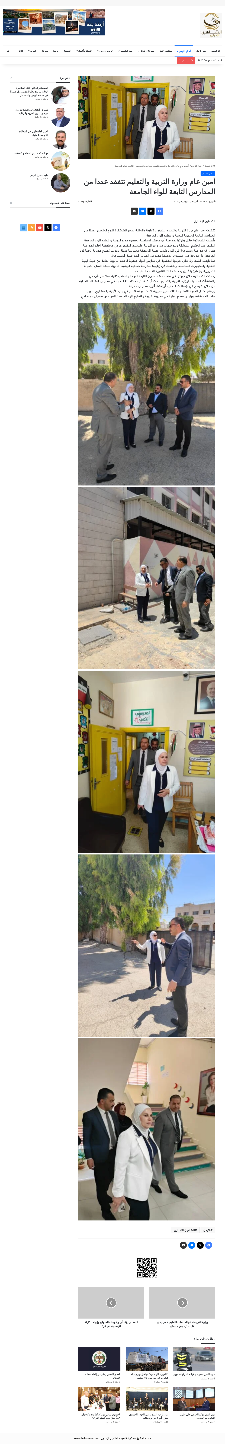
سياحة (45, 50)
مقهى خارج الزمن (39, 175)
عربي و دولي (106, 50)
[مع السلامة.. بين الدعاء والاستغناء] (60, 161)
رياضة (56, 50)
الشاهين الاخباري (184, 1230)
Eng (21, 50)
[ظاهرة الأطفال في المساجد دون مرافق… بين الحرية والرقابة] (60, 117)
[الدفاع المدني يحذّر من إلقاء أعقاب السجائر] (99, 1359)
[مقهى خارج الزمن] (60, 182)
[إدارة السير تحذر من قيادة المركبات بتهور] (194, 1359)
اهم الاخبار (201, 50)
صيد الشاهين (126, 50)
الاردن (206, 1230)
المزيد (33, 50)
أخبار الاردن (185, 51)
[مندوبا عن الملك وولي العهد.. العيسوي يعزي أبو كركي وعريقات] (147, 1399)
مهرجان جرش (147, 50)
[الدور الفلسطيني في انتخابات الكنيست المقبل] (60, 139)
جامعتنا (67, 50)
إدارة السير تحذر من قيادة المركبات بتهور (194, 1374)
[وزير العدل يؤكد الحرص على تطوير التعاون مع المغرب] (194, 1399)
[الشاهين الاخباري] (211, 25)
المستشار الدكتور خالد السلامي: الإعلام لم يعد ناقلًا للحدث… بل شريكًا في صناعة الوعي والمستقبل (29, 92)
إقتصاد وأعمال (85, 50)
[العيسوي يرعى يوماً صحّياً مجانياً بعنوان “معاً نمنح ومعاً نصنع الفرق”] (99, 1399)
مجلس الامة (165, 50)
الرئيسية (215, 50)
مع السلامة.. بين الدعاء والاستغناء (31, 153)
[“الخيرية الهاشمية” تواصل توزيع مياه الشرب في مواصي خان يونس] (147, 1359)
